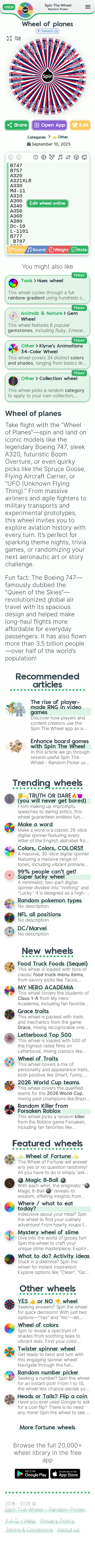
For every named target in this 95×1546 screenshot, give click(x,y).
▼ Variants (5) (47, 31)
